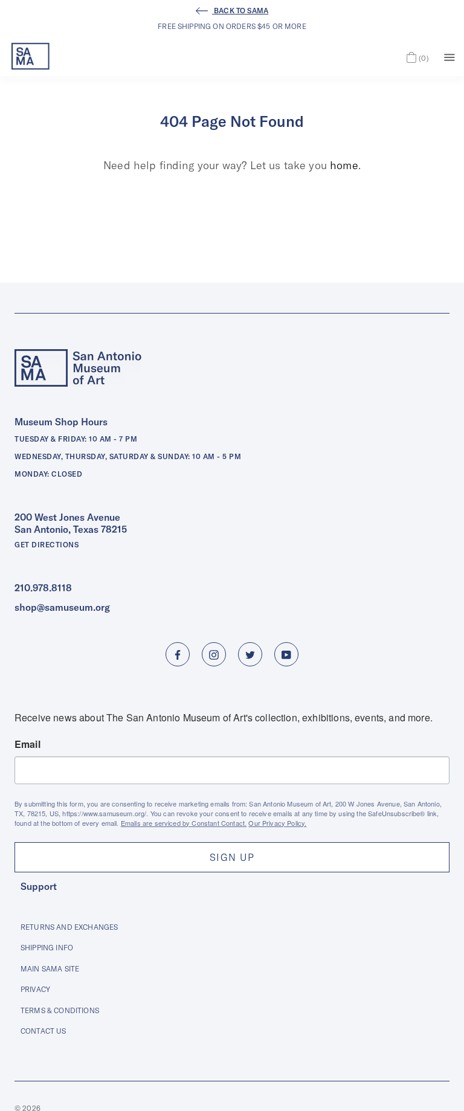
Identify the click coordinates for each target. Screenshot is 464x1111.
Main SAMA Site (50, 968)
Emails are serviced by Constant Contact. (183, 823)
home (344, 165)
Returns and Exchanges (69, 927)
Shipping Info (47, 947)
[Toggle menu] (449, 56)
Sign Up (232, 857)
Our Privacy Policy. (277, 823)
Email (27, 744)
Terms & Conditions (60, 1010)
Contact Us (43, 1030)
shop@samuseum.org (62, 607)
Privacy (35, 989)
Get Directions (46, 544)
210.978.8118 (43, 588)
